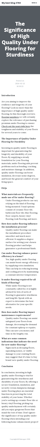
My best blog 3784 (11, 2)
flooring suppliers (10, 117)
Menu (34, 3)
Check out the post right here (16, 126)
